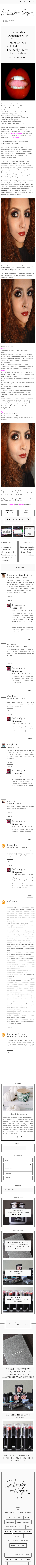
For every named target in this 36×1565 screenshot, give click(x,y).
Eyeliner (8, 1531)
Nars (28, 1559)
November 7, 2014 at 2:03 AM (17, 848)
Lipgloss (26, 1550)
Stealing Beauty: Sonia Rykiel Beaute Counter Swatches (27, 551)
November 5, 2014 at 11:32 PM (22, 826)
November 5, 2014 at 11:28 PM (22, 724)
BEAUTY (7, 1160)
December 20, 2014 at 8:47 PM (22, 874)
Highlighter (18, 1536)
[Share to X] (7, 513)
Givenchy (27, 1531)
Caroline (11, 696)
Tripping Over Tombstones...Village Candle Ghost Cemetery (18, 1212)
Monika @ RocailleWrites (20, 575)
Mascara (9, 1559)
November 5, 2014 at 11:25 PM (22, 673)
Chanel (21, 1527)
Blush (27, 1517)
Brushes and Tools (23, 1522)
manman (11, 800)
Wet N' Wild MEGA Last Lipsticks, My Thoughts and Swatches (18, 1300)
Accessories (9, 1513)
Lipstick (8, 1554)
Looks (26, 513)
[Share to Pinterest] (12, 513)
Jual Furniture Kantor (14, 1048)
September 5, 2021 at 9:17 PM (17, 1037)
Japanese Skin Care (13, 1550)
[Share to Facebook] (10, 513)
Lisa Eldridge (19, 1554)
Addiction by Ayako (24, 1513)
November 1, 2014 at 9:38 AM (17, 577)
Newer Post (7, 542)
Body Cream (10, 1522)
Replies (10, 601)
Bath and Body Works (14, 1517)
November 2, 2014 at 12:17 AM (17, 747)
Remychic (12, 845)
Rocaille (14, 133)
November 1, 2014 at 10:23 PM (17, 699)
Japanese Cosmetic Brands (18, 1541)
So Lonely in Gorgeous (18, 606)
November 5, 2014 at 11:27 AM (17, 803)
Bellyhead (12, 744)
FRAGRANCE (8, 1169)
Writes (19, 133)
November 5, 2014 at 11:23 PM (22, 610)
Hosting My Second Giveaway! (18, 1273)
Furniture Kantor (16, 1034)
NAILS (7, 1164)
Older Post (28, 542)
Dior (28, 1527)
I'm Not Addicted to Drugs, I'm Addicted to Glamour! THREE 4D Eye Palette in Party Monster (18, 1246)
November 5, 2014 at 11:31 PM (22, 776)
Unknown (12, 901)
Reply (10, 597)
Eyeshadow (18, 1531)
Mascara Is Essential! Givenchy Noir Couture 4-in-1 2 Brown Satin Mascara (8, 553)
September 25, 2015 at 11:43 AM (18, 904)
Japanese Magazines (18, 1545)
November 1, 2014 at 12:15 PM (17, 646)
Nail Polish (19, 1559)
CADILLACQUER (11, 1527)
